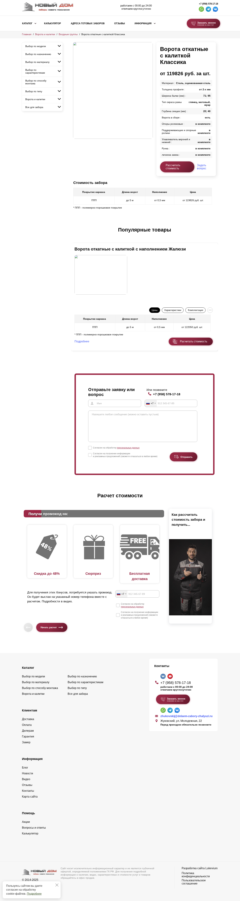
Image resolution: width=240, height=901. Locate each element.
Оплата (27, 724)
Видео (26, 779)
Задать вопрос (201, 167)
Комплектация (195, 310)
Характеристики (172, 310)
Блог (25, 767)
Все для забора (34, 107)
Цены (154, 310)
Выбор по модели (35, 46)
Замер (26, 742)
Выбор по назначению (38, 54)
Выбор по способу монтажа (35, 82)
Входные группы (68, 34)
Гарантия (28, 736)
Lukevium (211, 868)
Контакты (28, 790)
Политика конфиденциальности (196, 875)
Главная (26, 34)
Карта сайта (30, 796)
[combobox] (151, 403)
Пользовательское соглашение (194, 882)
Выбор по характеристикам (35, 71)
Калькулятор (52, 23)
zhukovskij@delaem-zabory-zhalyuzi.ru (186, 716)
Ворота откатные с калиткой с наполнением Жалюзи (130, 249)
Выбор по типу (33, 91)
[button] (75, 233)
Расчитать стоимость (193, 341)
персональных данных (128, 448)
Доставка (28, 719)
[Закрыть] (57, 885)
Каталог (27, 23)
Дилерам (28, 730)
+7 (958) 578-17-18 (208, 4)
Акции (26, 821)
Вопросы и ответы (34, 827)
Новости (27, 773)
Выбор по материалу (37, 62)
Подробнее (34, 893)
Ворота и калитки (45, 34)
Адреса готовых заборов (88, 23)
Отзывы (119, 23)
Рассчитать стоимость (173, 167)
